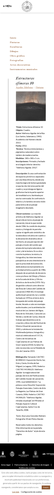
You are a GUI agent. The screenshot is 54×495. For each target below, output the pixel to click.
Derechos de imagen (40, 465)
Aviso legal (5, 465)
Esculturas (16, 46)
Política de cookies (27, 468)
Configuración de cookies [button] (31, 492)
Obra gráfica (17, 55)
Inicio (13, 37)
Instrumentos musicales (23, 69)
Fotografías (16, 60)
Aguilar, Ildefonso (24, 87)
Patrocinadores (21, 465)
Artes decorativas (20, 64)
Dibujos (14, 51)
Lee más (15, 492)
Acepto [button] (46, 487)
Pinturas (15, 42)
